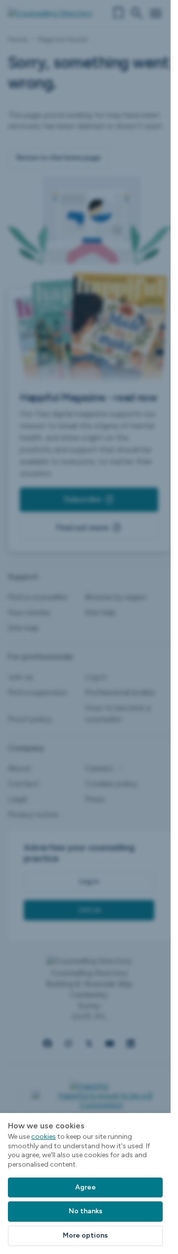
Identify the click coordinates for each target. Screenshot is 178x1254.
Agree (85, 1187)
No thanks (85, 1211)
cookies (43, 1136)
